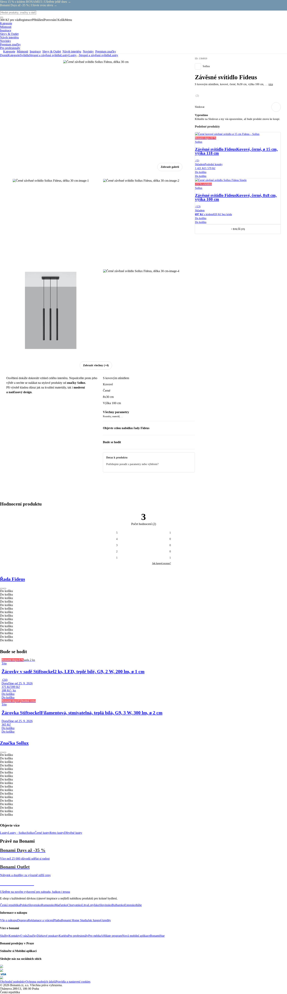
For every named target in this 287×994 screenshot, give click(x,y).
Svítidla (24, 55)
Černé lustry (42, 832)
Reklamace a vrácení (40, 920)
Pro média (94, 935)
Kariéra (63, 935)
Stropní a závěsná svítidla (45, 55)
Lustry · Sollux (17, 832)
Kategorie (14, 55)
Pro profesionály (78, 935)
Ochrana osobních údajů (41, 981)
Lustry (73, 55)
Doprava (22, 920)
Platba (57, 920)
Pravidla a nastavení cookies (73, 981)
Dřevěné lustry (73, 832)
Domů (4, 55)
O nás (23, 935)
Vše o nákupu (8, 920)
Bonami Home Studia (74, 920)
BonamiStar (157, 935)
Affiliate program (111, 935)
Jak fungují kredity (99, 920)
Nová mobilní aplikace (136, 935)
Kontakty (14, 935)
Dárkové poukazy (48, 935)
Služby (4, 935)
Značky (32, 935)
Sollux (31, 832)
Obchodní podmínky (13, 981)
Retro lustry (57, 832)
